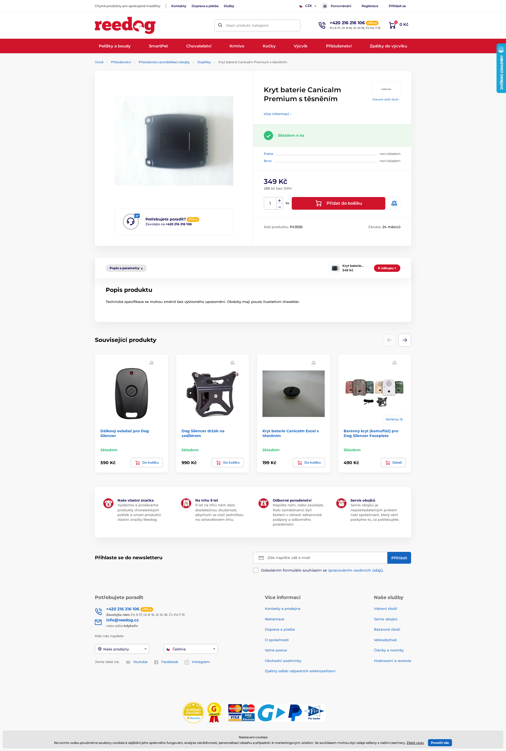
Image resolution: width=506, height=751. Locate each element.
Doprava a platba (205, 6)
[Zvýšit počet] (279, 200)
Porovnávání (341, 6)
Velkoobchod (385, 640)
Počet (270, 203)
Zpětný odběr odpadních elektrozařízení (300, 671)
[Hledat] (220, 25)
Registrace (370, 6)
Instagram (201, 662)
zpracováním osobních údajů (355, 570)
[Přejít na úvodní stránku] (125, 25)
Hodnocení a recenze (392, 661)
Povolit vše (440, 743)
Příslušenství (121, 62)
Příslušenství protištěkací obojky (164, 62)
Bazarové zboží (387, 629)
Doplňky (204, 62)
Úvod (99, 62)
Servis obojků (385, 619)
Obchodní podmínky (283, 661)
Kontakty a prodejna (282, 608)
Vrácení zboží (385, 608)
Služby (229, 6)
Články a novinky (389, 650)
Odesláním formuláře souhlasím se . (322, 570)
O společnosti (277, 640)
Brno (268, 161)
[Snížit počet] (279, 206)
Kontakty (178, 6)
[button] (404, 340)
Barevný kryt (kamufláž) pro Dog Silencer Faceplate (371, 433)
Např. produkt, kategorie (247, 25)
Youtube (140, 662)
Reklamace (274, 619)
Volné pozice (276, 650)
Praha (268, 154)
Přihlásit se (397, 6)
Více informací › (277, 114)
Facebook (169, 662)
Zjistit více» (415, 743)
